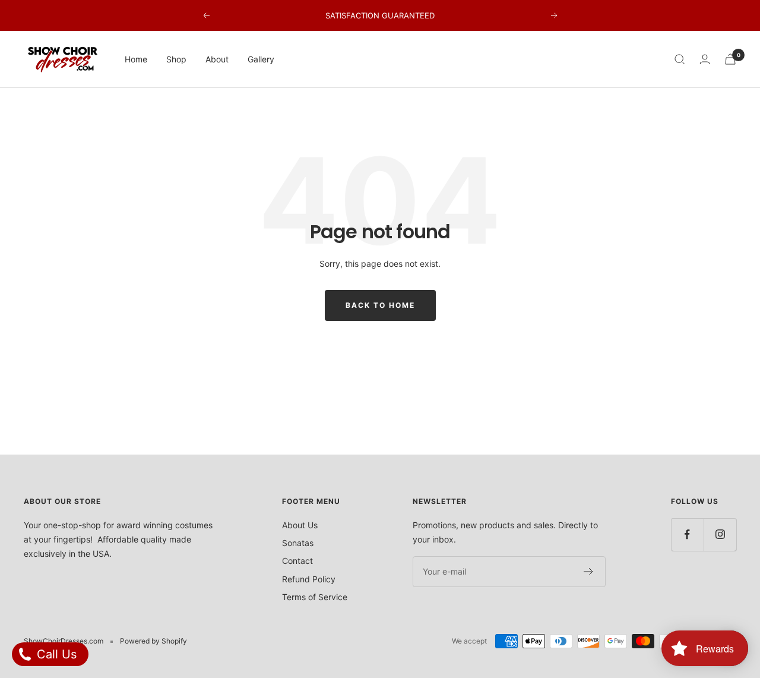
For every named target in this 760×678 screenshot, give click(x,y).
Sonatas (298, 543)
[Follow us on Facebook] (687, 534)
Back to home (380, 305)
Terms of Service (314, 597)
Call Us (55, 654)
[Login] (704, 59)
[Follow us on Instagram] (720, 534)
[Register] (589, 571)
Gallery (261, 59)
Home (136, 59)
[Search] (679, 59)
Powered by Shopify (153, 640)
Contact (297, 561)
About (217, 59)
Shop (176, 59)
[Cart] (730, 59)
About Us (300, 525)
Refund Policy (308, 579)
